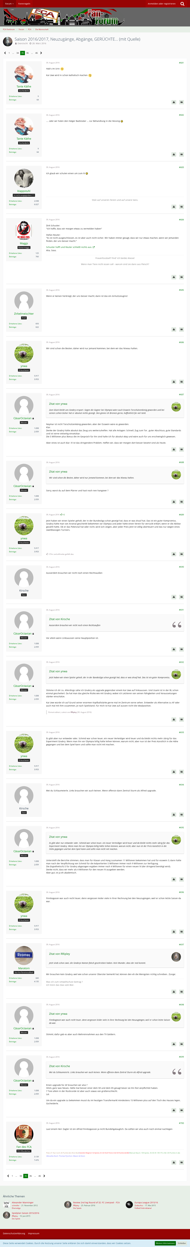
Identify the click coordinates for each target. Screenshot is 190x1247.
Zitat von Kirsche (59, 619)
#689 (181, 514)
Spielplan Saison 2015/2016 (25, 1213)
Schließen (182, 1243)
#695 (181, 827)
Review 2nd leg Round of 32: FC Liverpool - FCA (96, 1202)
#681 (181, 62)
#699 (181, 1056)
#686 (181, 342)
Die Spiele (77, 1208)
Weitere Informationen (165, 1243)
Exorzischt (23, 43)
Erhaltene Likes (15, 96)
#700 (181, 1123)
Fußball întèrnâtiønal (143, 1208)
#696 (181, 892)
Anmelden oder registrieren (162, 3)
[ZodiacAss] (129, 1205)
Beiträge (12, 99)
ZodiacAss (139, 1205)
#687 (181, 394)
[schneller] (6, 1205)
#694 (181, 784)
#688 (181, 462)
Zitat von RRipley (59, 954)
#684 (181, 219)
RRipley (74, 712)
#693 (181, 732)
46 (36, 52)
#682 (181, 114)
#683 (181, 167)
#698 (181, 1004)
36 (27, 52)
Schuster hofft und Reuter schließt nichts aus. (69, 247)
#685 (181, 289)
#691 (181, 609)
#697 (181, 944)
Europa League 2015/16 (146, 1202)
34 (17, 52)
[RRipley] (67, 1205)
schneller (15, 1205)
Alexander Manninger (23, 1202)
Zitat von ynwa (58, 404)
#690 (181, 566)
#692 (181, 662)
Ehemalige (16, 1208)
